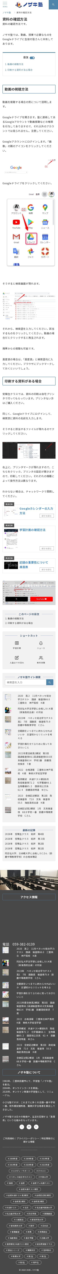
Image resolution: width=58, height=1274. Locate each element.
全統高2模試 (39, 1201)
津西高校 (43, 1232)
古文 (27, 1207)
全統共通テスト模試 (29, 1189)
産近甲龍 (29, 1238)
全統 (23, 1183)
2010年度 (45, 1158)
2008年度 (13, 1158)
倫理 (11, 1183)
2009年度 (29, 1158)
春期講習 (15, 1232)
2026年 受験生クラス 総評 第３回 (25, 838)
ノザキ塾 (36, 1270)
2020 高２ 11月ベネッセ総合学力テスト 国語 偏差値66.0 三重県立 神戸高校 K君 (35, 699)
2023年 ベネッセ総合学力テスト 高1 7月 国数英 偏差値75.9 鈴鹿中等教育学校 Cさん (36, 721)
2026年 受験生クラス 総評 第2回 (24, 843)
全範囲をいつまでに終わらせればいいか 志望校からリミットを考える (35, 734)
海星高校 (14, 1238)
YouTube (40, 599)
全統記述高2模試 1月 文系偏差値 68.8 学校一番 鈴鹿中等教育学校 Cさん (35, 812)
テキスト (42, 1171)
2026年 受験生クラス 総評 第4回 (24, 834)
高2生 (43, 1256)
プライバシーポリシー (28, 1138)
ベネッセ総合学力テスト (21, 1177)
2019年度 (13, 1164)
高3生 (22, 1262)
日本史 (45, 1225)
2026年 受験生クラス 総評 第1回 (24, 848)
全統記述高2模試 (43, 1195)
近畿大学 (45, 1238)
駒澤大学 (16, 1256)
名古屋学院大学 (13, 1213)
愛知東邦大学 (16, 1225)
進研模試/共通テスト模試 (18, 1244)
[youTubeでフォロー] (29, 1127)
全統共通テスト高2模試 (18, 1195)
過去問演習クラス (44, 1244)
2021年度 (45, 1164)
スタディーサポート (21, 1171)
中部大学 (44, 1177)
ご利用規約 (8, 1138)
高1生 (30, 1256)
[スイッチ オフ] (53, 5)
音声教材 (47, 1250)
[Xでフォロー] (16, 599)
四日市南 (32, 1213)
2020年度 (29, 1164)
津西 (29, 1232)
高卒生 (36, 1262)
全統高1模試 (20, 1201)
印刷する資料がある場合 (20, 69)
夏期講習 (48, 1213)
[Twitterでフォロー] (21, 1127)
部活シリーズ (13, 1250)
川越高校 (20, 1219)
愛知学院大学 (37, 1219)
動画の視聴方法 (15, 64)
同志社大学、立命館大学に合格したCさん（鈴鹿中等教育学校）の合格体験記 (28, 855)
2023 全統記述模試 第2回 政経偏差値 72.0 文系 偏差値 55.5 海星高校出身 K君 (35, 799)
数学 (32, 1225)
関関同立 (31, 1250)
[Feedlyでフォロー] (36, 1127)
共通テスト (12, 1207)
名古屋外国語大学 (44, 1207)
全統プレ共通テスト (41, 1183)
